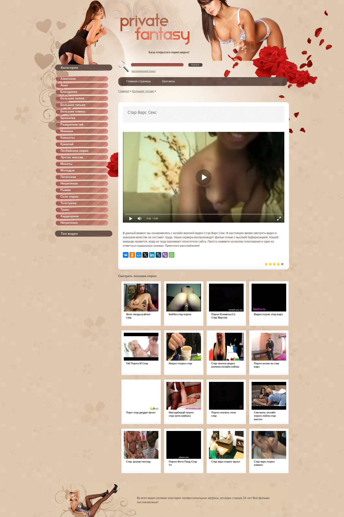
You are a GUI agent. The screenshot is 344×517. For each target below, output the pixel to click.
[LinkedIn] (152, 255)
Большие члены (72, 111)
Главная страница (138, 81)
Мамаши (66, 131)
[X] (145, 255)
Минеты (66, 164)
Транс (64, 209)
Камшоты (67, 137)
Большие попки (72, 98)
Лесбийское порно (74, 150)
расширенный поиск (144, 71)
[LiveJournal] (158, 255)
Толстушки (68, 203)
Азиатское (68, 78)
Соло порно (69, 196)
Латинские (68, 177)
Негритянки (69, 183)
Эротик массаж (71, 157)
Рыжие (65, 190)
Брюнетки (67, 118)
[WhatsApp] (171, 255)
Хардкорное (69, 216)
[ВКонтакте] (125, 255)
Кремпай (66, 144)
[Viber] (165, 255)
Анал (64, 85)
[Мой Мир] (139, 255)
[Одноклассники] (132, 255)
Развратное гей (71, 124)
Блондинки (68, 92)
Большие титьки (72, 105)
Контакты (168, 81)
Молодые (67, 170)
